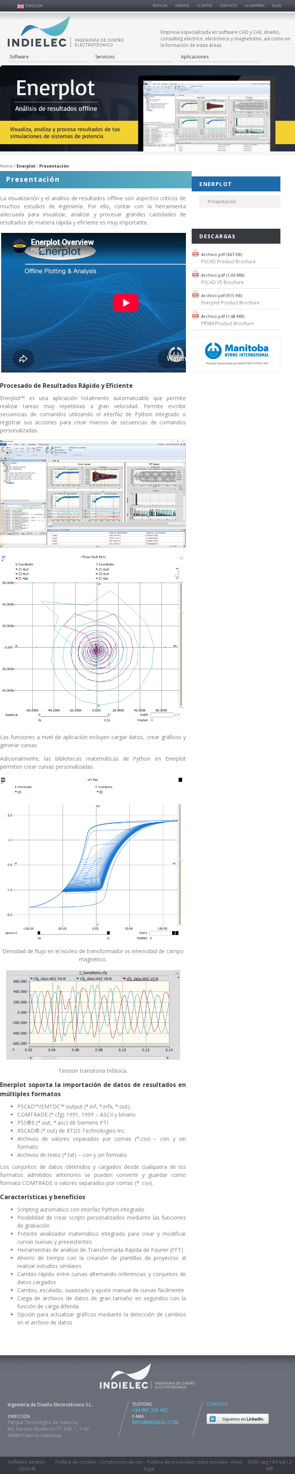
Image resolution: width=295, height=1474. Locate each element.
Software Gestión (26, 1462)
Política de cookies (75, 1462)
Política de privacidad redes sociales (187, 1462)
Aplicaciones (195, 56)
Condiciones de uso (121, 1462)
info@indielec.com (155, 1422)
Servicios (104, 56)
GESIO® (26, 1469)
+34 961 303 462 (150, 1410)
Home (6, 166)
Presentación (222, 201)
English (34, 5)
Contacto (217, 1404)
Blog (277, 5)
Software (19, 56)
